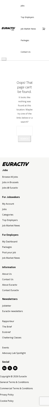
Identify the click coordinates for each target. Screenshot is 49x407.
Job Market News (28, 28)
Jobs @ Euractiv (10, 187)
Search (24, 138)
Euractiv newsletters (12, 311)
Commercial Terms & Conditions (16, 388)
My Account (8, 203)
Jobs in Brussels (10, 182)
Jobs (22, 5)
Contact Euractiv (10, 290)
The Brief (7, 326)
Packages (25, 40)
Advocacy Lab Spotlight (14, 353)
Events (5, 347)
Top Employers (27, 17)
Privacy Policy (7, 394)
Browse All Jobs (10, 176)
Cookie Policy (6, 400)
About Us (7, 273)
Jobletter (6, 305)
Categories (7, 214)
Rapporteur (8, 321)
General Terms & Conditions (14, 382)
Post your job (9, 252)
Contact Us (25, 52)
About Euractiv (9, 284)
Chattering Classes (11, 337)
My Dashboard (9, 241)
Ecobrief (6, 332)
